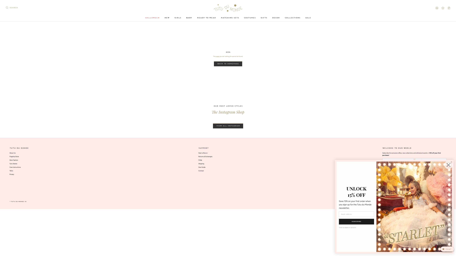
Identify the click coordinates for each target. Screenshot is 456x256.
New (166, 18)
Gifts (264, 18)
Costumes (250, 18)
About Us (13, 153)
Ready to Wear (206, 18)
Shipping (201, 164)
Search (14, 8)
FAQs (200, 160)
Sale (308, 18)
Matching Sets (230, 18)
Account (437, 8)
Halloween (152, 18)
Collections (292, 18)
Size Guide (201, 167)
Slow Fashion (14, 160)
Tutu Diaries (13, 164)
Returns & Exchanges (205, 156)
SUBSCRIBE (356, 221)
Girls (177, 18)
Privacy (12, 174)
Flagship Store (14, 156)
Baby (189, 18)
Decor (276, 18)
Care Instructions (15, 167)
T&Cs (11, 171)
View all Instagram (228, 126)
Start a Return (203, 153)
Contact (201, 171)
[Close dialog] (448, 165)
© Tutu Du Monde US (18, 201)
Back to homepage (228, 64)
